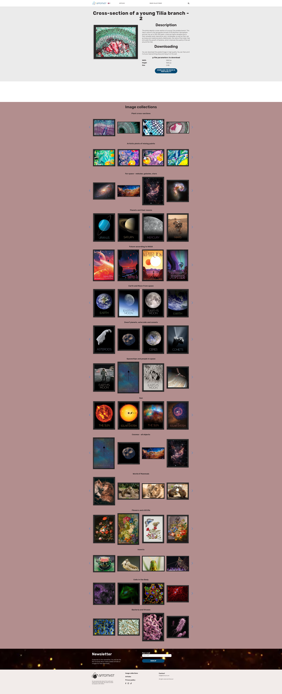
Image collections (131, 673)
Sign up (153, 661)
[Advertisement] (141, 91)
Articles (122, 3)
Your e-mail (146, 653)
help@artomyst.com (164, 675)
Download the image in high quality (166, 70)
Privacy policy (130, 680)
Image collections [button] (155, 3)
